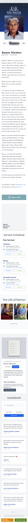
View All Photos (14, 323)
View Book (7, 366)
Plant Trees (19, 254)
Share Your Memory (10, 390)
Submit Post (14, 415)
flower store (19, 187)
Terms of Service (18, 516)
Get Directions (8, 254)
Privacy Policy (10, 516)
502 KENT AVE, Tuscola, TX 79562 (14, 251)
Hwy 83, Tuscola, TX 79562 (12, 284)
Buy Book (15, 366)
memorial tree (20, 184)
